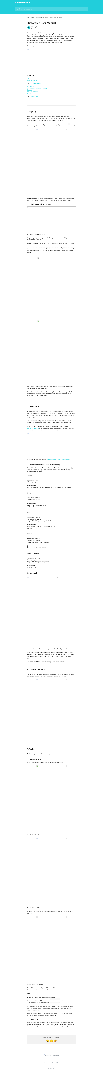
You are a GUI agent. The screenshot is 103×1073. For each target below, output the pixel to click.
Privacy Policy (55, 1062)
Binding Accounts (32, 80)
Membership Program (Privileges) (37, 88)
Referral (29, 90)
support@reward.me (33, 428)
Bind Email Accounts (35, 83)
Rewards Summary (32, 92)
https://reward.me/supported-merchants (58, 459)
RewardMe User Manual (42, 17)
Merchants (30, 86)
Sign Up (29, 78)
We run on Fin (52, 1068)
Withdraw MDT (34, 96)
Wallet (29, 93)
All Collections (30, 17)
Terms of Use (47, 1062)
